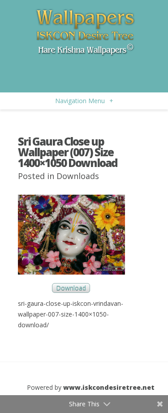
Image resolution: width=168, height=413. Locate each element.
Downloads (77, 176)
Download (71, 288)
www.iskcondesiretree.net (109, 387)
